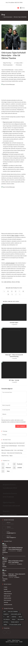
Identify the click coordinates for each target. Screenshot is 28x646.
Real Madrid (21, 619)
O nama (5, 587)
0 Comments (19, 564)
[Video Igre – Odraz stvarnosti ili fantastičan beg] (5, 575)
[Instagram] (8, 632)
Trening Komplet (15, 622)
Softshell (17, 282)
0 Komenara (19, 65)
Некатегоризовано (8, 65)
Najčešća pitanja (7, 598)
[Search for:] (26, 8)
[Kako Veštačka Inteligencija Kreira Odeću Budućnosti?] (5, 549)
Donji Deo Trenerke (13, 611)
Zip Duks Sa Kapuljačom (15, 624)
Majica (20, 616)
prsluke (16, 235)
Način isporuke (7, 595)
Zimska (5, 624)
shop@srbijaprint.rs (11, 533)
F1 (4, 616)
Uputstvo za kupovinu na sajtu (12, 641)
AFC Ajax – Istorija (14, 380)
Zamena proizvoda (8, 604)
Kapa (8, 616)
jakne (13, 235)
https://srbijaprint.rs (11, 537)
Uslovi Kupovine (7, 591)
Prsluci (13, 282)
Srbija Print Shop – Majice (6, 455)
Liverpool (13, 616)
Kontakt (5, 589)
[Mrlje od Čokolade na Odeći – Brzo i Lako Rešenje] (5, 562)
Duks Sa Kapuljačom (16, 614)
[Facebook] (4, 632)
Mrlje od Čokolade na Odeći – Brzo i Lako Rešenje (12, 450)
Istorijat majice (14, 322)
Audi (5, 611)
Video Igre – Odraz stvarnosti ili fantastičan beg (14, 355)
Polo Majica (7, 619)
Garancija (6, 602)
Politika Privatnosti (8, 593)
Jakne (5, 282)
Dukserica (6, 614)
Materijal (9, 282)
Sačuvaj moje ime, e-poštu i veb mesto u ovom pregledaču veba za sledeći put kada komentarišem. (13, 421)
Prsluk (13, 619)
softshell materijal (10, 263)
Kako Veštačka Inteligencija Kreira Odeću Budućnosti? (13, 443)
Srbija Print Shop (7, 63)
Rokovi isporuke (7, 600)
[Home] (1, 17)
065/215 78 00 (18, 2)
